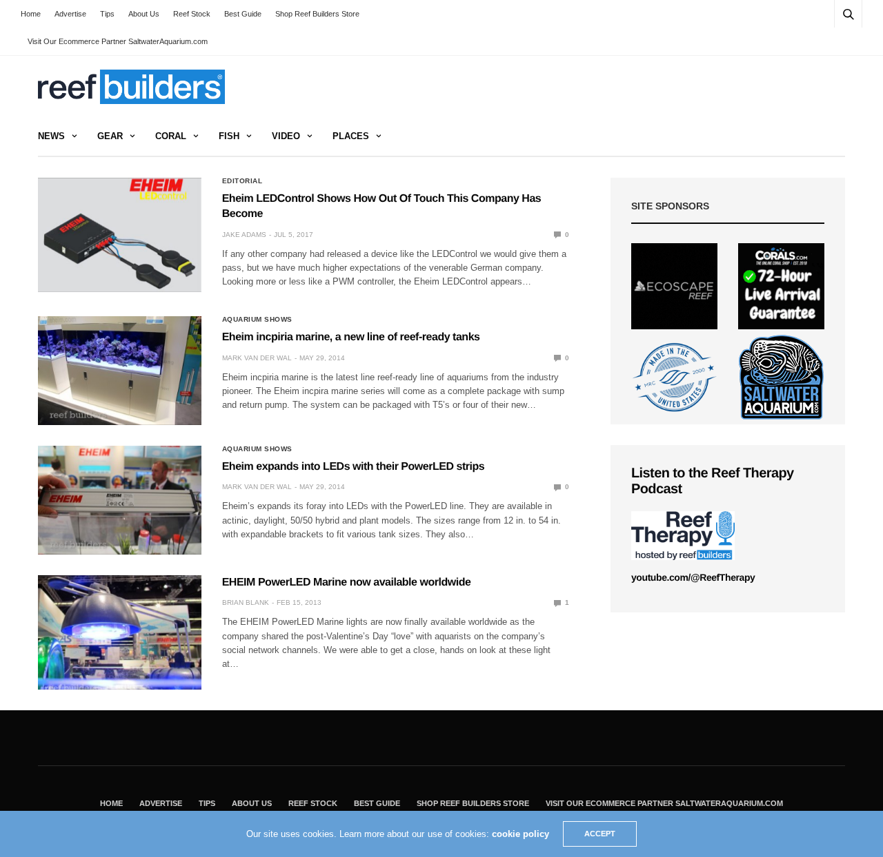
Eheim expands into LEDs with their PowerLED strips (353, 467)
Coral (170, 136)
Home (31, 14)
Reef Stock (191, 14)
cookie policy (520, 834)
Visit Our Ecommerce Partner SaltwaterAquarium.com (118, 41)
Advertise (70, 14)
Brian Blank (245, 602)
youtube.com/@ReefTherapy (693, 577)
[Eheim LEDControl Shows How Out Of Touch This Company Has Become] (119, 235)
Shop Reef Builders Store (317, 14)
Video (286, 136)
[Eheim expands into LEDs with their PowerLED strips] (119, 500)
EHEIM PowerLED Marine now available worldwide (346, 582)
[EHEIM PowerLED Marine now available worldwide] (119, 632)
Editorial (242, 181)
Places (351, 136)
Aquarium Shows (257, 319)
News (51, 136)
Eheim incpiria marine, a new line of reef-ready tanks (351, 337)
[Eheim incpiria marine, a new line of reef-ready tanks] (119, 370)
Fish (229, 136)
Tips (107, 14)
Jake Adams (244, 234)
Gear (110, 136)
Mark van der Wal (257, 358)
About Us (143, 14)
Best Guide (242, 14)
